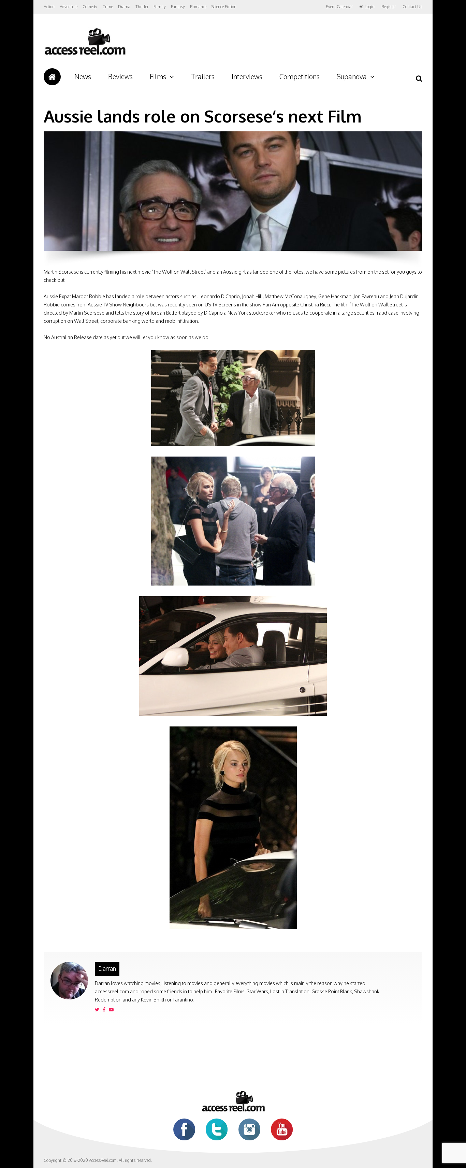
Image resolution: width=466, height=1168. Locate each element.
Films (158, 76)
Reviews (120, 76)
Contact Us (412, 6)
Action (49, 6)
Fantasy (178, 6)
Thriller (141, 6)
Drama (124, 6)
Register (388, 7)
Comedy (90, 6)
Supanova (352, 76)
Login (370, 7)
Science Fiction (224, 6)
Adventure (68, 6)
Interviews (247, 76)
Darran (107, 968)
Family (160, 6)
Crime (107, 6)
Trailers (203, 76)
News (82, 76)
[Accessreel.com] (85, 54)
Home (52, 76)
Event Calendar (339, 6)
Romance (198, 6)
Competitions (299, 76)
